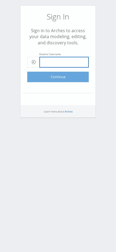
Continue (58, 76)
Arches (69, 111)
